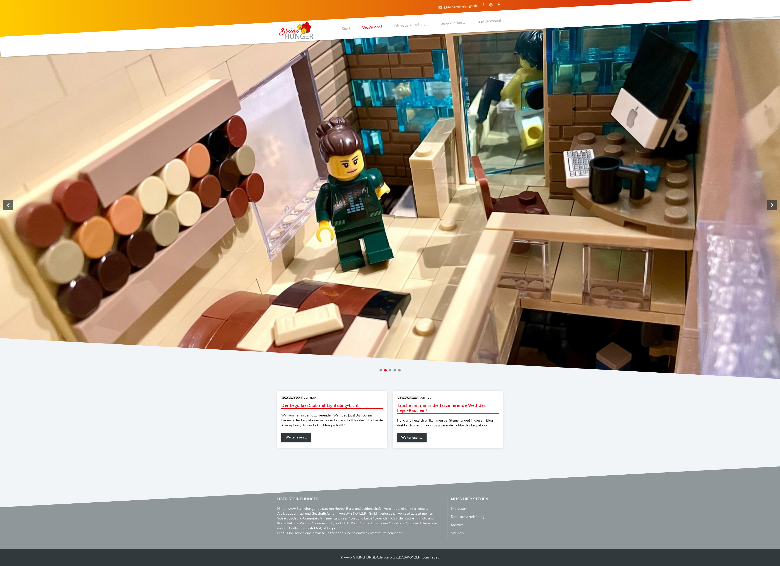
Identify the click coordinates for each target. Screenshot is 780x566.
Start (345, 29)
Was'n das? (372, 27)
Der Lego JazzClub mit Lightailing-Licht (320, 405)
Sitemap (457, 533)
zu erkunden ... (453, 23)
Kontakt (457, 525)
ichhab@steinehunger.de (461, 6)
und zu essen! (489, 21)
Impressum (459, 508)
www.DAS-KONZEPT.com (409, 557)
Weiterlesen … (298, 439)
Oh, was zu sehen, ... (411, 25)
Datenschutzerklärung (467, 516)
